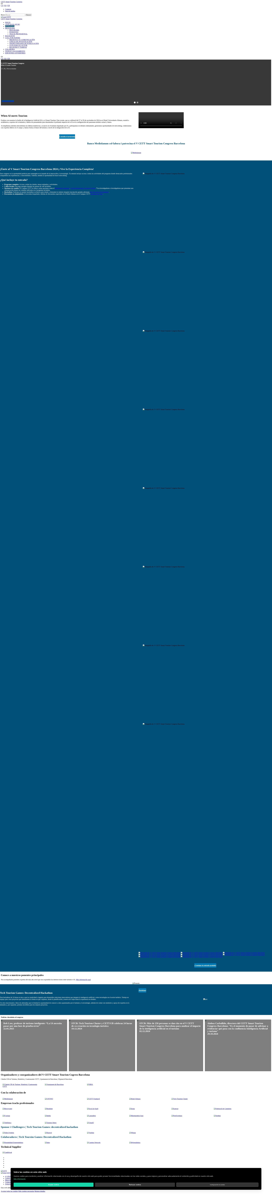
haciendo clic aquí (97, 194)
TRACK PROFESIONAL (18, 34)
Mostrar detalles (40, 1191)
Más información (20, 1179)
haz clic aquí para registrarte (99, 192)
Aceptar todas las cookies (9, 1191)
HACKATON (10, 36)
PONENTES (13, 32)
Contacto (8, 9)
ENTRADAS (9, 26)
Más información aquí (83, 980)
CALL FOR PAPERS (12, 38)
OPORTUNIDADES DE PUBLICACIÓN (24, 43)
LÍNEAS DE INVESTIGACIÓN (20, 41)
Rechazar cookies (135, 1185)
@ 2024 (8, 1176)
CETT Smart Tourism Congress (11, 2)
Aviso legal (9, 1184)
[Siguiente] (270, 82)
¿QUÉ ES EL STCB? (12, 24)
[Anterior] (2, 82)
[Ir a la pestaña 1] (134, 102)
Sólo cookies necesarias (26, 1191)
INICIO (7, 22)
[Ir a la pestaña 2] (137, 102)
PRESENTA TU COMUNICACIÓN (22, 40)
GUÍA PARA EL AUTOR (18, 45)
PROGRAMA (10, 28)
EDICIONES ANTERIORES (15, 53)
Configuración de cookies (217, 1184)
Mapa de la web (10, 1180)
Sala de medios (10, 11)
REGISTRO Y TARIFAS (18, 47)
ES (5, 5)
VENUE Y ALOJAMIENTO (15, 51)
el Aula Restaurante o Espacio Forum (82, 188)
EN (9, 5)
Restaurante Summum (62, 188)
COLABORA (10, 49)
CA (2, 5)
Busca (3, 15)
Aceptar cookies (53, 1185)
